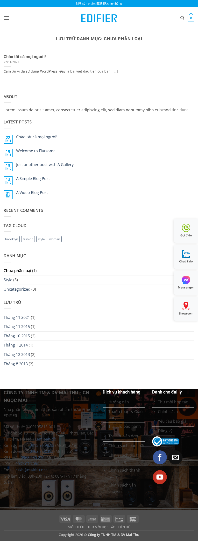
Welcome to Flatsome (36, 151)
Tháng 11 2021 (17, 317)
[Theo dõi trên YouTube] (160, 477)
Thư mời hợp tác (101, 527)
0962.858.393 (41, 451)
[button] (6, 18)
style (41, 239)
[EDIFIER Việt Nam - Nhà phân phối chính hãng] (99, 18)
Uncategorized (17, 289)
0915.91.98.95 (42, 445)
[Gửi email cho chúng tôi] (175, 457)
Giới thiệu (76, 527)
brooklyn (11, 239)
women (54, 239)
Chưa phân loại (17, 270)
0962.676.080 (27, 464)
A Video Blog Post (32, 192)
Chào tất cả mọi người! (25, 56)
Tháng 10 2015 (17, 336)
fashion (28, 239)
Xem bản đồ (45, 439)
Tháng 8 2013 (16, 364)
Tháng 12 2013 (17, 354)
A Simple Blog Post (33, 178)
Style (8, 279)
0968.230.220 (32, 457)
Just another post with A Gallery (45, 164)
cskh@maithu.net (31, 470)
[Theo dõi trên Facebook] (160, 457)
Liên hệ (124, 527)
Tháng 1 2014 (16, 345)
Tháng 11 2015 (17, 326)
